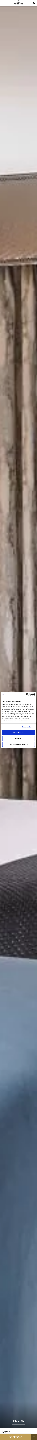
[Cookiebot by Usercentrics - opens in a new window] (26, 694)
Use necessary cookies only (18, 744)
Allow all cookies (18, 733)
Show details (26, 727)
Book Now (15, 1437)
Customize (17, 738)
